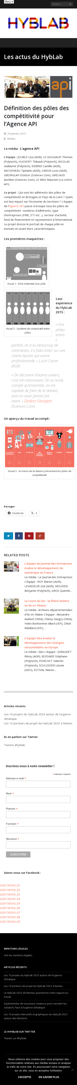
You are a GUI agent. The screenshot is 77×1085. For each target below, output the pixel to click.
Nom (10, 793)
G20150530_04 (10, 899)
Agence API (16, 206)
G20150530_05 (10, 903)
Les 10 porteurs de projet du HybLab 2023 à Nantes (38, 723)
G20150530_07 (10, 912)
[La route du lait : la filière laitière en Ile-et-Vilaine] (11, 606)
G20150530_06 (10, 908)
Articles (11, 138)
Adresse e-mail (16, 778)
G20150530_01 (10, 885)
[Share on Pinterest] (29, 535)
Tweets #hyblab (14, 745)
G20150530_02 (10, 890)
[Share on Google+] (40, 535)
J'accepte (24, 1077)
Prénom (12, 809)
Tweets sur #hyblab (15, 1038)
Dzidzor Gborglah (38, 400)
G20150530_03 (10, 894)
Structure (12, 839)
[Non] (72, 1070)
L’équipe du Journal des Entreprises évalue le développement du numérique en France (48, 568)
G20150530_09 (10, 921)
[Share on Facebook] (19, 535)
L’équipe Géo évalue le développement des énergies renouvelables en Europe (44, 642)
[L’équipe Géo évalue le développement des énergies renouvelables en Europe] (11, 643)
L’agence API (29, 148)
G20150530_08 (10, 917)
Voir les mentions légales (18, 955)
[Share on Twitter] (8, 535)
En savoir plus (49, 1077)
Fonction (12, 824)
